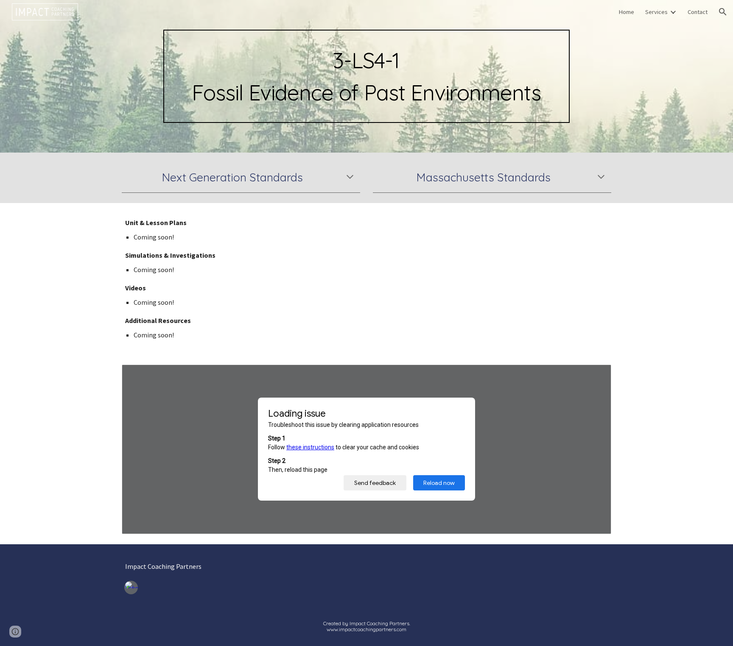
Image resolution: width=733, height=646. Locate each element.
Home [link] (626, 12)
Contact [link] (698, 12)
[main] (366, 76)
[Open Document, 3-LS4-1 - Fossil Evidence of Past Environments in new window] (595, 376)
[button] (723, 12)
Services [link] (656, 12)
